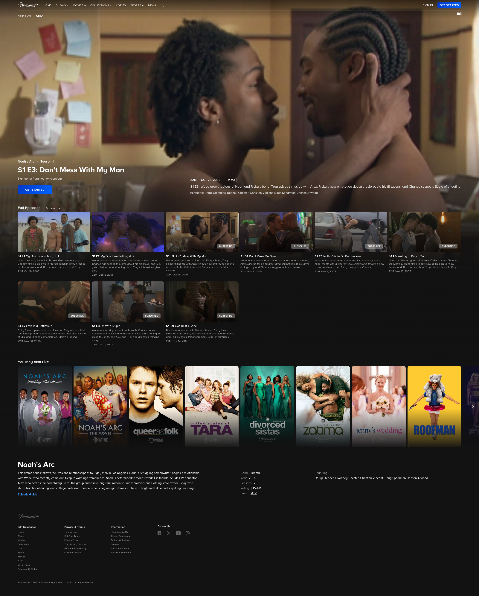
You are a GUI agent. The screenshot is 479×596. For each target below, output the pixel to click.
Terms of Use (71, 532)
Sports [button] (136, 5)
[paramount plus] (28, 5)
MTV (254, 493)
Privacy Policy (71, 540)
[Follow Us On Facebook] (159, 533)
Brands (21, 557)
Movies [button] (78, 5)
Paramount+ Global (27, 569)
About (39, 16)
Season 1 (47, 161)
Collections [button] (100, 5)
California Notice (72, 553)
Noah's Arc (24, 16)
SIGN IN (428, 5)
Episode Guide (27, 494)
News (152, 5)
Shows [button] (61, 5)
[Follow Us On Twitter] (168, 533)
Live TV (121, 5)
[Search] (162, 5)
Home (47, 5)
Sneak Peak (24, 565)
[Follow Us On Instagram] (188, 533)
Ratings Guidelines (120, 540)
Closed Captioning (120, 536)
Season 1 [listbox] (51, 208)
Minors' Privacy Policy (75, 549)
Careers (115, 544)
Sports (21, 553)
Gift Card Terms (72, 536)
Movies (21, 540)
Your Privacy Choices (75, 544)
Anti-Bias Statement (121, 553)
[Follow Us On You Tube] (178, 533)
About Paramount (120, 549)
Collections (23, 544)
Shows (21, 536)
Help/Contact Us (119, 532)
